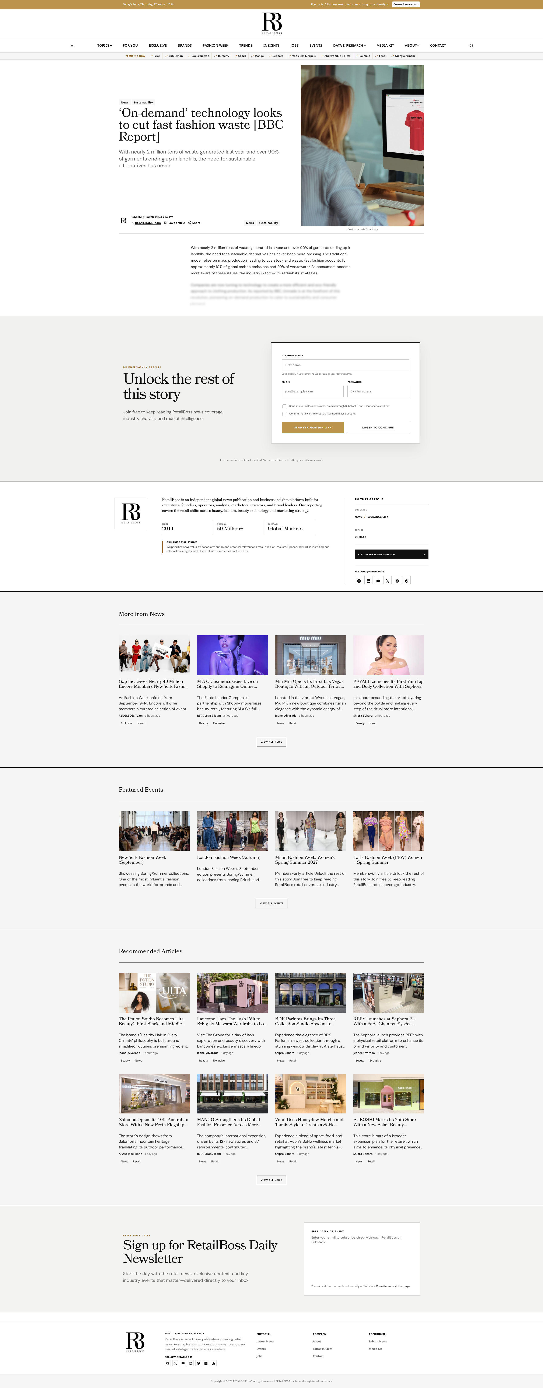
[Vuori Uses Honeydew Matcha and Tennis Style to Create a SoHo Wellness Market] (310, 1094)
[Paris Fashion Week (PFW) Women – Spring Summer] (388, 831)
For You (130, 45)
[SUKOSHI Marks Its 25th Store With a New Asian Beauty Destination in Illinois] (388, 1094)
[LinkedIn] (206, 1363)
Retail (292, 723)
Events (316, 45)
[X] (175, 1363)
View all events (271, 903)
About (411, 45)
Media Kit (385, 46)
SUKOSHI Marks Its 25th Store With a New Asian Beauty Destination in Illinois (384, 1125)
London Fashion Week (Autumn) (228, 858)
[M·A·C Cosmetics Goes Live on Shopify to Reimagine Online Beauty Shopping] (232, 655)
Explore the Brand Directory (377, 554)
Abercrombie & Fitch (338, 56)
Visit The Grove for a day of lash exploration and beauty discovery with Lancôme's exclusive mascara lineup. (231, 1040)
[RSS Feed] (214, 1363)
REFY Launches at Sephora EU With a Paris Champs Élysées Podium (384, 1024)
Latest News (265, 1341)
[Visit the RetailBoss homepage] (130, 513)
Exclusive (158, 45)
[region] (271, 56)
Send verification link (313, 427)
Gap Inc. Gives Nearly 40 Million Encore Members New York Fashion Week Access (154, 686)
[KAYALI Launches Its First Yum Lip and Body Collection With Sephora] (388, 655)
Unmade (360, 536)
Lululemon (176, 56)
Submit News (378, 1341)
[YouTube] (183, 1363)
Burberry (223, 56)
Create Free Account (405, 4)
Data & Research (348, 45)
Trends (245, 45)
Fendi (382, 56)
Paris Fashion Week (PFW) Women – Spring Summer (387, 860)
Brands (185, 45)
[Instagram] (191, 1363)
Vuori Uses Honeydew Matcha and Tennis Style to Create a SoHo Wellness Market (309, 1125)
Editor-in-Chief (322, 1349)
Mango (259, 56)
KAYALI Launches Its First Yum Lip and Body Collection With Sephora (388, 684)
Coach (242, 56)
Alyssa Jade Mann (130, 1154)
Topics (103, 45)
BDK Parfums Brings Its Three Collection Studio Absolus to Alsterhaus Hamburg (305, 1024)
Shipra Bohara (363, 715)
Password (354, 382)
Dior (157, 56)
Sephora (278, 56)
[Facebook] (168, 1363)
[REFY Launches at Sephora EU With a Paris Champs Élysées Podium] (388, 993)
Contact (438, 45)
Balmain (365, 56)
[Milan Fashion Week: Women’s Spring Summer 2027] (310, 831)
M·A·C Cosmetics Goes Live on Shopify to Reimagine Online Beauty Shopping (227, 686)
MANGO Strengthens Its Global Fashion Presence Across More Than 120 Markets (228, 1125)
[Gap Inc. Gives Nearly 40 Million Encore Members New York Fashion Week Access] (154, 655)
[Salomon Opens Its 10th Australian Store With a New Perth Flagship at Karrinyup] (154, 1094)
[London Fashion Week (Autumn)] (232, 831)
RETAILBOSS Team (148, 223)
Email (286, 382)
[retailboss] (271, 24)
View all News (271, 741)
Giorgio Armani (405, 56)
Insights (271, 45)
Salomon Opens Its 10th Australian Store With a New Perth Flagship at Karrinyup (154, 1125)
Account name (292, 355)
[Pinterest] (198, 1363)
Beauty (203, 723)
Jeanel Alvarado (286, 715)
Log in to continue (378, 427)
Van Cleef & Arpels (304, 56)
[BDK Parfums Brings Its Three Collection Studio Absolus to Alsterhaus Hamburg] (310, 993)
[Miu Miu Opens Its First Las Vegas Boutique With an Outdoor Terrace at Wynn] (310, 655)
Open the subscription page (393, 1286)
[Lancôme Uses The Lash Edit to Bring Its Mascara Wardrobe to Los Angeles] (232, 993)
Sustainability (143, 102)
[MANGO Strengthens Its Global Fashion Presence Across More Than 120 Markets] (232, 1094)
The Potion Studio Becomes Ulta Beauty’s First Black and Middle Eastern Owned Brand (151, 1024)
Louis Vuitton (200, 56)
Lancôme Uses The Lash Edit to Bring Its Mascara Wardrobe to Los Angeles (231, 1024)
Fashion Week (215, 45)
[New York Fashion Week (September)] (154, 831)
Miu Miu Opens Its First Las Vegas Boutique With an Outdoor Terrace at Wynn (309, 686)
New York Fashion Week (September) (142, 860)
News (125, 102)
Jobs (295, 45)
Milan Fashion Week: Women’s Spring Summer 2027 (305, 860)
